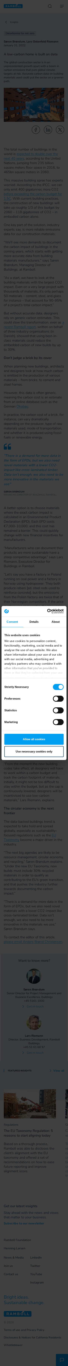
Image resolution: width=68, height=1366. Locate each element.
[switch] (58, 699)
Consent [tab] (12, 621)
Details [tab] (34, 621)
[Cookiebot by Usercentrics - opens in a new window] (48, 611)
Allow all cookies (34, 739)
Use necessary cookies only (34, 751)
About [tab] (56, 621)
